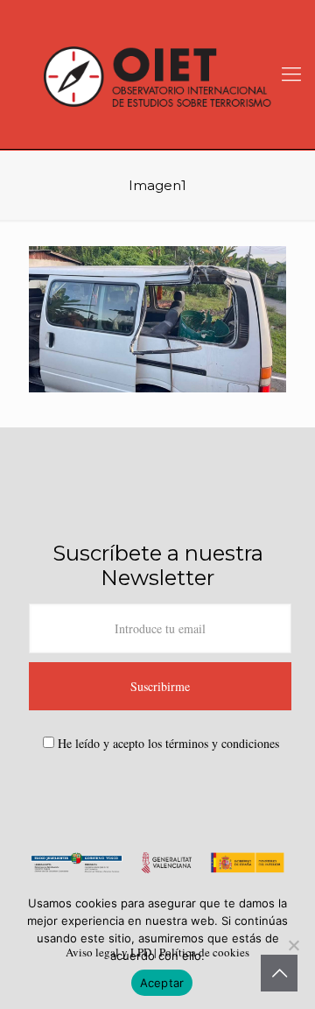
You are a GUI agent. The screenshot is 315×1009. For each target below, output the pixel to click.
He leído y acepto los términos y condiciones (168, 743)
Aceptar (162, 983)
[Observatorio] (157, 74)
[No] (293, 945)
